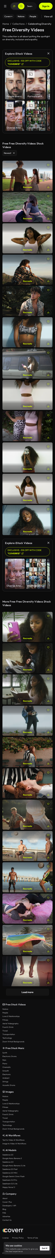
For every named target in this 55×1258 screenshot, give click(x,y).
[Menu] (5, 6)
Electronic (6, 1074)
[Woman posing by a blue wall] (27, 520)
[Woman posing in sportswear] (27, 395)
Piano (4, 1063)
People (5, 1013)
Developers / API (9, 1205)
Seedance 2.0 (7, 1162)
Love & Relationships (11, 1016)
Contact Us (6, 1220)
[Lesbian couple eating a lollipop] (27, 207)
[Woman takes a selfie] (27, 627)
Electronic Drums (9, 1056)
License (5, 1238)
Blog (4, 1209)
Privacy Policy (18, 1238)
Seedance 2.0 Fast (9, 1169)
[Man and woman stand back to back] (27, 752)
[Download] (48, 187)
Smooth (5, 1071)
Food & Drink (7, 1027)
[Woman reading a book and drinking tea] (27, 689)
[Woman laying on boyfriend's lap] (27, 783)
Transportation (8, 1034)
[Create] (14, 6)
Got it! (45, 1248)
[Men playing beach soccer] (27, 846)
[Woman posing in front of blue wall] (27, 332)
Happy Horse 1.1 (8, 1187)
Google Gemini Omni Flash (13, 1176)
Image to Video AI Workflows (14, 1143)
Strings (5, 1081)
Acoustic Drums (8, 1085)
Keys (4, 1060)
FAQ (4, 1213)
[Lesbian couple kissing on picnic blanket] (27, 909)
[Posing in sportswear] (27, 489)
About (4, 1198)
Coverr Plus (7, 1202)
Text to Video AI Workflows (13, 1140)
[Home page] (12, 1231)
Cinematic (6, 1067)
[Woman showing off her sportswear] (27, 238)
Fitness (5, 1020)
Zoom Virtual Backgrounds (13, 1041)
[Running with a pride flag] (27, 940)
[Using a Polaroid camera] (27, 457)
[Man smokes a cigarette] (27, 301)
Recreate (27, 187)
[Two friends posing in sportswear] (27, 426)
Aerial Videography (10, 1023)
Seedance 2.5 (7, 1155)
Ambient (5, 1078)
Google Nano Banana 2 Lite (13, 1165)
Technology (7, 1038)
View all (48, 16)
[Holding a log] (27, 815)
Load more (27, 992)
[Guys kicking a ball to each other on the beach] (27, 877)
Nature (5, 1009)
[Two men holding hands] (27, 971)
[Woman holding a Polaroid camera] (27, 721)
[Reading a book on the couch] (27, 658)
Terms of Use (32, 1238)
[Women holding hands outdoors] (27, 176)
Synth (4, 1053)
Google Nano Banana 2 (12, 1158)
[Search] (21, 6)
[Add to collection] (48, 165)
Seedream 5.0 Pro (9, 1180)
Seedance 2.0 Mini (9, 1173)
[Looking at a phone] (27, 364)
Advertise (6, 1216)
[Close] (48, 53)
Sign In (45, 6)
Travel (5, 1031)
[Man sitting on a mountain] (27, 270)
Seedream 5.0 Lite (9, 1183)
